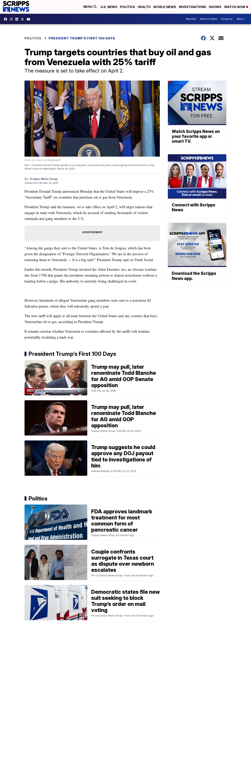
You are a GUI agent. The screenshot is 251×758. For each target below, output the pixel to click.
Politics (127, 7)
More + (241, 19)
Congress (227, 19)
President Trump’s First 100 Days (82, 38)
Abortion (191, 19)
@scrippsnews (29, 19)
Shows (215, 7)
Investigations (192, 7)
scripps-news (17, 19)
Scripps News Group (44, 179)
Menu (88, 6)
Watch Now (235, 7)
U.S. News (109, 7)
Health (144, 7)
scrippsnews (6, 19)
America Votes (208, 19)
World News (164, 7)
